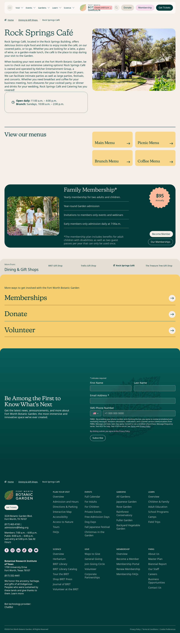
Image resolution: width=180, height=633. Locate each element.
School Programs (158, 511)
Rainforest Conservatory (124, 513)
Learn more (17, 593)
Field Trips (154, 522)
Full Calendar (92, 496)
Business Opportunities (156, 580)
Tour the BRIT (61, 574)
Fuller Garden (124, 520)
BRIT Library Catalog (65, 569)
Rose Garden (124, 506)
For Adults (91, 501)
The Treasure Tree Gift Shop (159, 265)
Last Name (140, 382)
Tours (56, 527)
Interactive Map (62, 511)
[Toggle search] (116, 8)
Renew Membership (128, 569)
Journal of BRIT (62, 584)
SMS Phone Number (102, 408)
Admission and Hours (66, 501)
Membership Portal (127, 564)
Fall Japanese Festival (97, 527)
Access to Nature (63, 522)
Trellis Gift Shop (88, 265)
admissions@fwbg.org (16, 527)
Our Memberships (160, 241)
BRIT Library (60, 564)
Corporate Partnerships (92, 575)
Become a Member (127, 559)
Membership (145, 7)
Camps (152, 516)
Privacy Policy (145, 426)
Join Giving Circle (95, 564)
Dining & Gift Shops (28, 20)
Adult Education (157, 506)
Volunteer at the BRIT (65, 589)
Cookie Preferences (168, 629)
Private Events (93, 511)
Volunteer (90, 569)
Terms (133, 426)
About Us (153, 554)
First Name (96, 382)
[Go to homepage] (90, 7)
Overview (58, 496)
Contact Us (154, 587)
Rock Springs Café (125, 265)
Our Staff (153, 569)
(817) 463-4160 (12, 524)
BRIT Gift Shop (55, 265)
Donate (127, 7)
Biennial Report (157, 564)
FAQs (56, 532)
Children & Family (158, 501)
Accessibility (60, 516)
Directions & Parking (65, 506)
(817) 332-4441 (12, 575)
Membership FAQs (127, 574)
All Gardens (123, 496)
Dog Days (90, 522)
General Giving (93, 559)
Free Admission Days (97, 516)
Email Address (99, 395)
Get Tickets (164, 7)
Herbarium (59, 559)
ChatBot (8, 607)
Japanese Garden (126, 501)
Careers (152, 574)
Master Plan (155, 559)
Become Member (161, 234)
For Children (92, 506)
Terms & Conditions (150, 629)
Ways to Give (92, 554)
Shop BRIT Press (62, 579)
